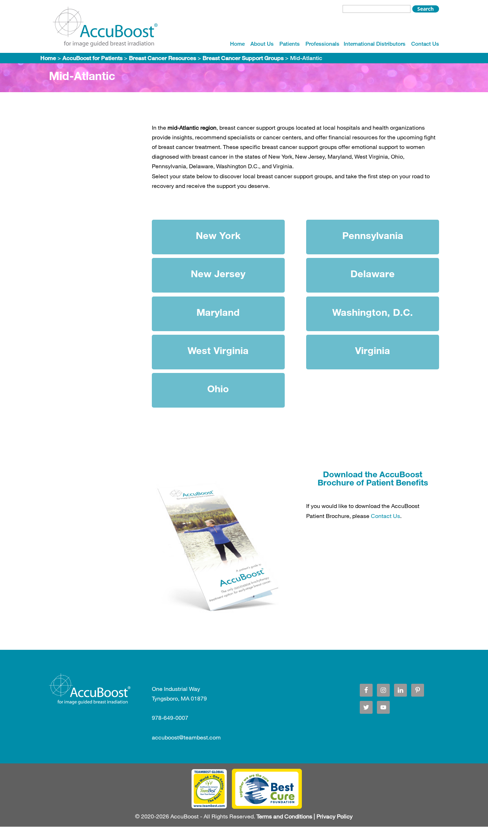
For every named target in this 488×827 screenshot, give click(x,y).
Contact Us (425, 43)
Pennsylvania (372, 235)
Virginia (372, 350)
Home (237, 43)
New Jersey (218, 273)
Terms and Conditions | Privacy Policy (305, 816)
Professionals (322, 43)
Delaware (372, 273)
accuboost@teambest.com (186, 737)
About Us (262, 43)
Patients (289, 43)
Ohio (218, 388)
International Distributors (374, 43)
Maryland (218, 312)
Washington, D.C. (372, 312)
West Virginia (218, 350)
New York (218, 235)
